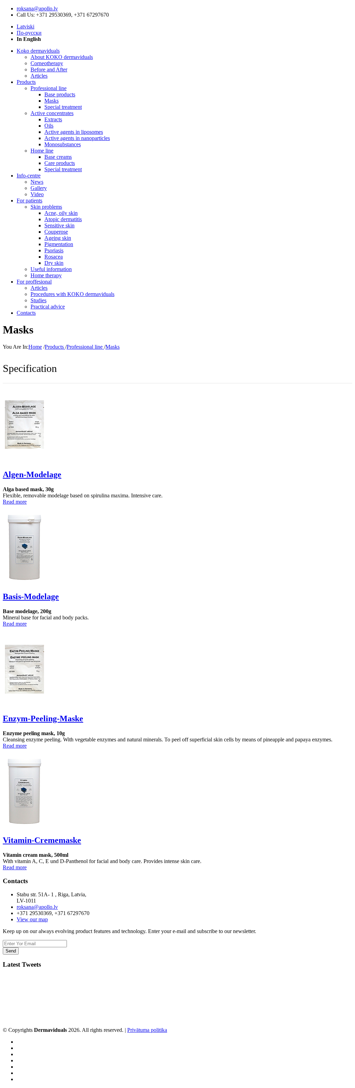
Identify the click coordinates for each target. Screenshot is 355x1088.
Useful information (51, 269)
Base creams (58, 157)
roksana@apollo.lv (37, 8)
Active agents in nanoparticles (77, 138)
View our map (32, 919)
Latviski (25, 26)
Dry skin (53, 263)
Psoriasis (53, 250)
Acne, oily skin (61, 213)
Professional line (49, 88)
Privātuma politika (147, 1030)
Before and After (49, 69)
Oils (48, 126)
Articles (39, 76)
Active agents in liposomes (73, 132)
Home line (42, 151)
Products (55, 347)
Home (35, 347)
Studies (38, 300)
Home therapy (46, 275)
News (37, 182)
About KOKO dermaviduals (62, 57)
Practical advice (48, 307)
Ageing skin (57, 238)
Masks (51, 101)
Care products (59, 163)
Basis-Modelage (31, 596)
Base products (59, 94)
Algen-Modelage (32, 474)
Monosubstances (62, 144)
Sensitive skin (59, 225)
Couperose (56, 232)
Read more (15, 502)
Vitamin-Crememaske (42, 840)
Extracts (53, 119)
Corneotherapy (47, 63)
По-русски (29, 33)
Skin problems (46, 207)
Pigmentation (58, 244)
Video (37, 194)
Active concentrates (52, 113)
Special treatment (63, 107)
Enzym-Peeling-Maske (43, 718)
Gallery (39, 188)
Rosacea (53, 257)
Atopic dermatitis (63, 219)
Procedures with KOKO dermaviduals (72, 294)
